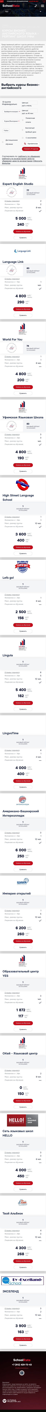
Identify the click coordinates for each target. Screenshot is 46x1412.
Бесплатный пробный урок (30, 130)
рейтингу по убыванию (29, 156)
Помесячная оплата (30, 120)
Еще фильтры (33, 144)
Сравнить (23, 238)
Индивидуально (9, 104)
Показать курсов (31, 149)
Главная (5, 25)
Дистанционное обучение (12, 142)
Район (6, 131)
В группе (7, 102)
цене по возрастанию (22, 161)
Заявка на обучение (23, 231)
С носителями (31, 138)
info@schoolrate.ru (21, 1368)
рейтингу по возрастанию (14, 158)
